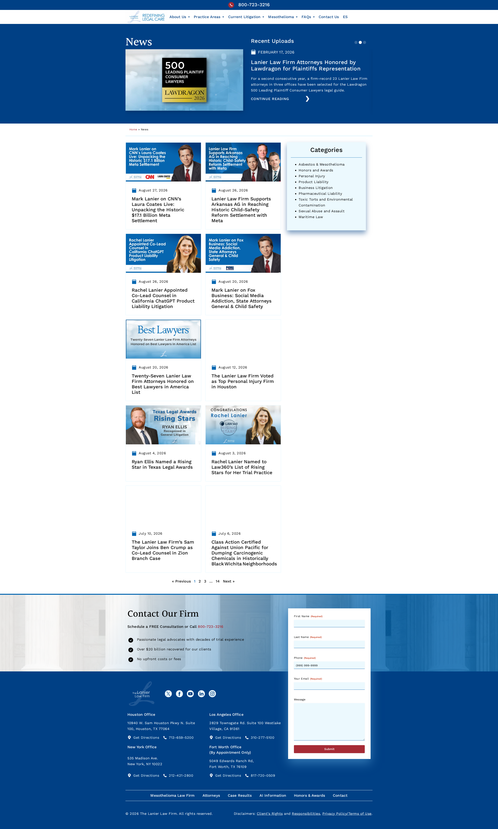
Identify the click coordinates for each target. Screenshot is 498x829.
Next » (229, 581)
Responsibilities (306, 813)
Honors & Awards (309, 795)
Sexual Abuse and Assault (322, 211)
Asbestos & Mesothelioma (322, 164)
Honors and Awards (316, 170)
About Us (177, 17)
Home (133, 129)
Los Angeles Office (226, 714)
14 (218, 581)
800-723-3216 (254, 4)
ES (345, 17)
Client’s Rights (270, 813)
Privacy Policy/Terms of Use (347, 813)
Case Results (240, 795)
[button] (356, 42)
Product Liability (314, 182)
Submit (329, 749)
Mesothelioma (281, 17)
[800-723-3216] (231, 5)
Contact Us (329, 17)
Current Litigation (244, 17)
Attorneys (211, 795)
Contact (340, 795)
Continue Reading (270, 99)
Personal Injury (312, 176)
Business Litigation (316, 188)
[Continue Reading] (307, 99)
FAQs (306, 17)
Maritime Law (311, 217)
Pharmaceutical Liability (320, 193)
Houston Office (141, 714)
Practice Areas (207, 17)
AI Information (273, 795)
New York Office (142, 747)
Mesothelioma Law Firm (172, 795)
